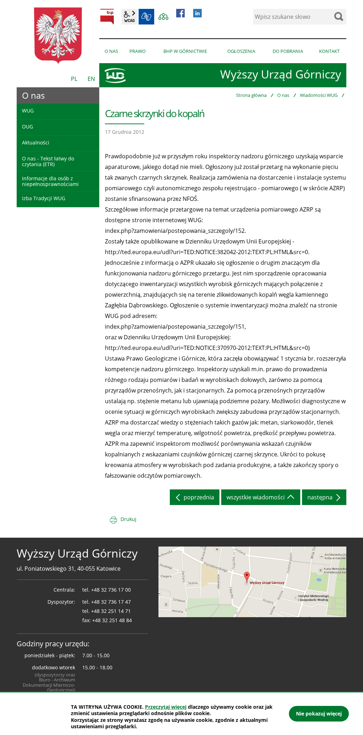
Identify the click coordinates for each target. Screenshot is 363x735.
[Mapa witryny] (163, 16)
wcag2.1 (129, 16)
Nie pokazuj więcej (319, 713)
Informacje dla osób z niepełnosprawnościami (50, 181)
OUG (27, 126)
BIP (107, 16)
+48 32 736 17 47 (111, 601)
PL (74, 79)
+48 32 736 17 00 (111, 589)
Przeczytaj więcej (165, 706)
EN (91, 79)
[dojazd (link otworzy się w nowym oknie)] (252, 581)
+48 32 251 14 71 (111, 611)
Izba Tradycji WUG (43, 198)
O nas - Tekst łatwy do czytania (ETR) (48, 161)
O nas (283, 95)
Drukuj (128, 519)
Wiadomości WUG (318, 95)
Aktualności (35, 142)
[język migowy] (146, 16)
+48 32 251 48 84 (112, 620)
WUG (28, 110)
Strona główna (251, 95)
